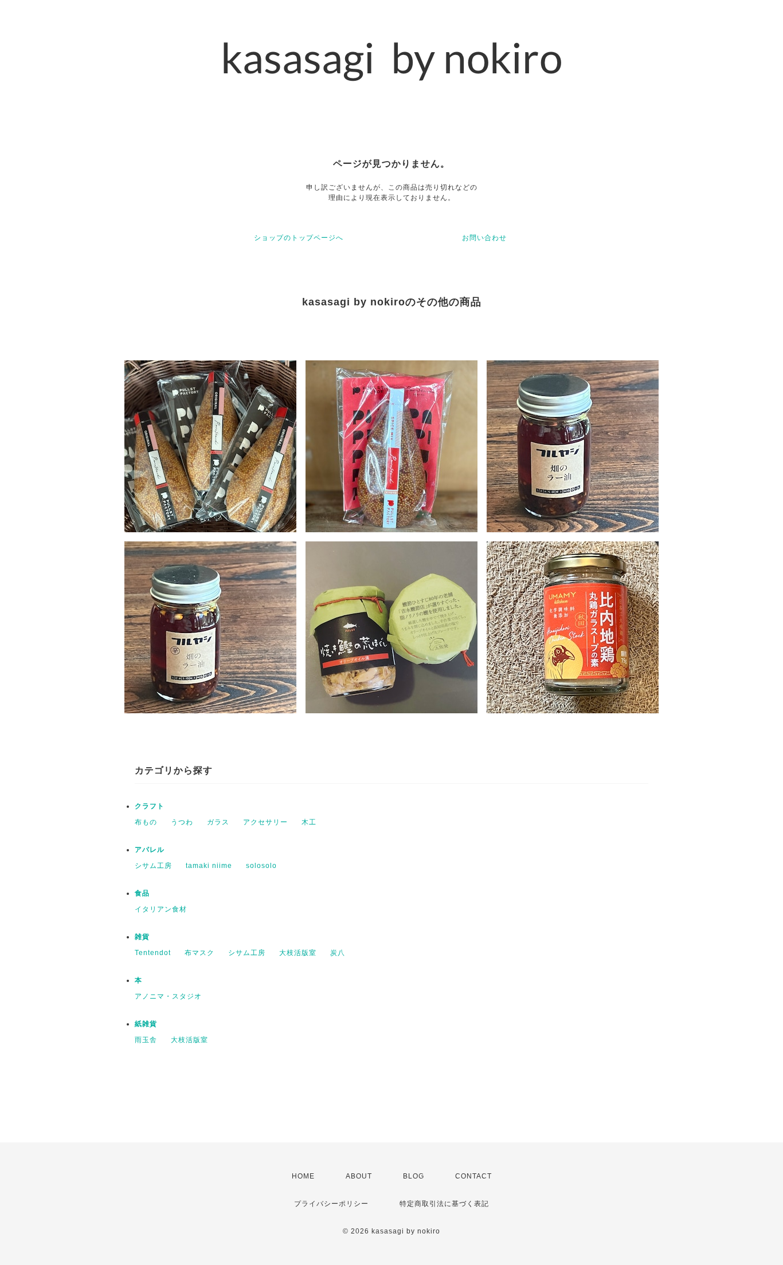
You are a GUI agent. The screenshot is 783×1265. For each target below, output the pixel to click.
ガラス (218, 822)
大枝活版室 (297, 953)
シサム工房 (153, 866)
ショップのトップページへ (298, 238)
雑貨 (142, 937)
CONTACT (473, 1176)
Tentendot (153, 953)
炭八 (337, 953)
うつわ (182, 822)
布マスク (199, 953)
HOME (303, 1176)
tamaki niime (209, 866)
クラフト (150, 806)
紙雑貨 (146, 1024)
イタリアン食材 (161, 909)
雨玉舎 (146, 1040)
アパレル (150, 850)
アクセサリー (265, 822)
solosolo (261, 866)
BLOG (413, 1176)
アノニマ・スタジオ (168, 996)
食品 (142, 893)
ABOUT (359, 1176)
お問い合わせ (484, 238)
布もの (146, 822)
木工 (309, 822)
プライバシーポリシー (331, 1204)
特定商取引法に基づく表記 (444, 1204)
